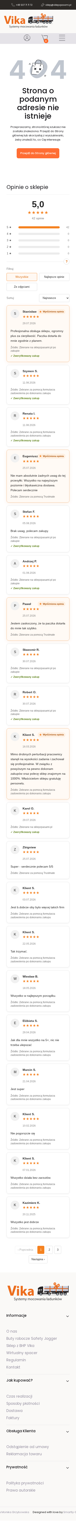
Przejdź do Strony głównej (38, 153)
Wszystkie (21, 276)
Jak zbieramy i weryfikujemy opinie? (66, 261)
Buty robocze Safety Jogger (32, 1338)
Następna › (38, 1259)
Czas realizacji (19, 1396)
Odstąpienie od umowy (27, 1446)
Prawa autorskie (20, 1490)
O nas (11, 1331)
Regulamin (16, 1360)
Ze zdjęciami (22, 286)
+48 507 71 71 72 (24, 5)
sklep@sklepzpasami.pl (58, 5)
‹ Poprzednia (25, 1249)
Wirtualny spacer (21, 1352)
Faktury (12, 1417)
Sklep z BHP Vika (20, 1345)
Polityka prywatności (25, 1483)
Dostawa (14, 1410)
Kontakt (13, 1367)
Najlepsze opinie (54, 276)
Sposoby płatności (23, 1403)
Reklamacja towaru (24, 1453)
